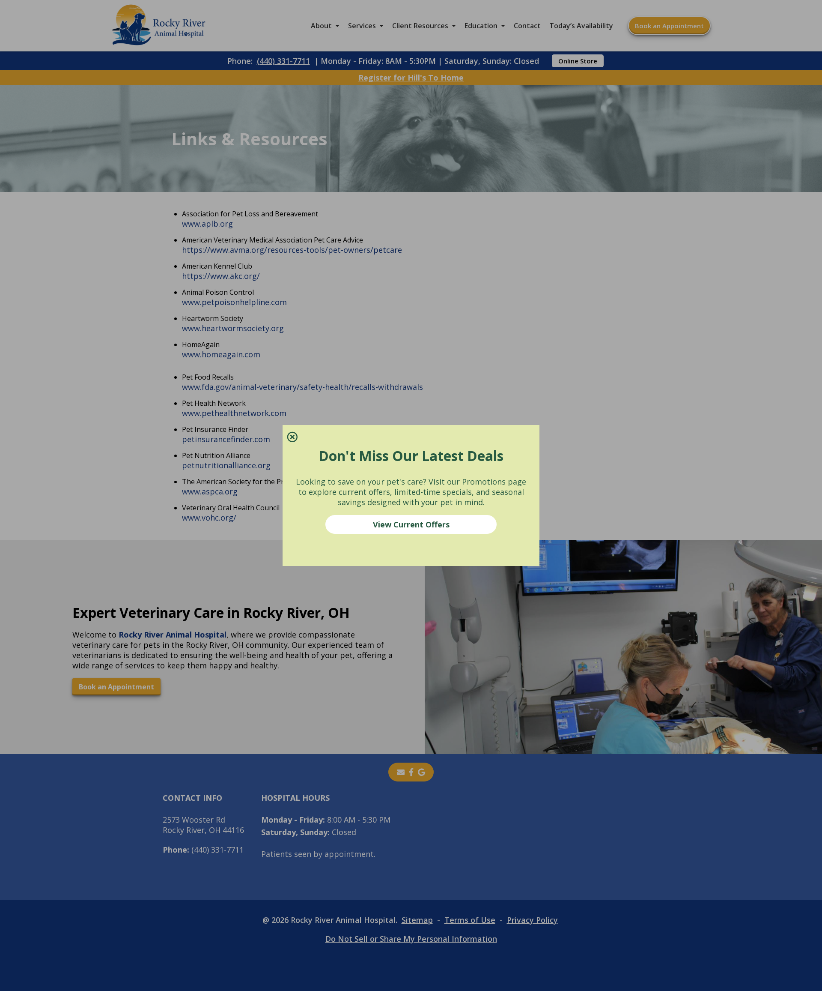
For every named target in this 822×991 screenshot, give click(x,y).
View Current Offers (411, 524)
